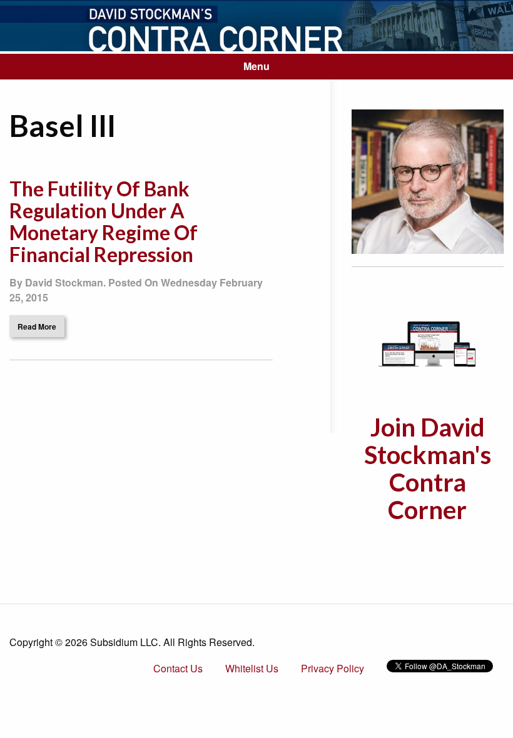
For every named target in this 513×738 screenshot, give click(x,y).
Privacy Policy (332, 668)
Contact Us (178, 668)
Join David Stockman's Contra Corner (427, 468)
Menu (256, 66)
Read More (37, 326)
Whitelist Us (251, 668)
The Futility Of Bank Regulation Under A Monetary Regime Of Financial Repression (103, 221)
